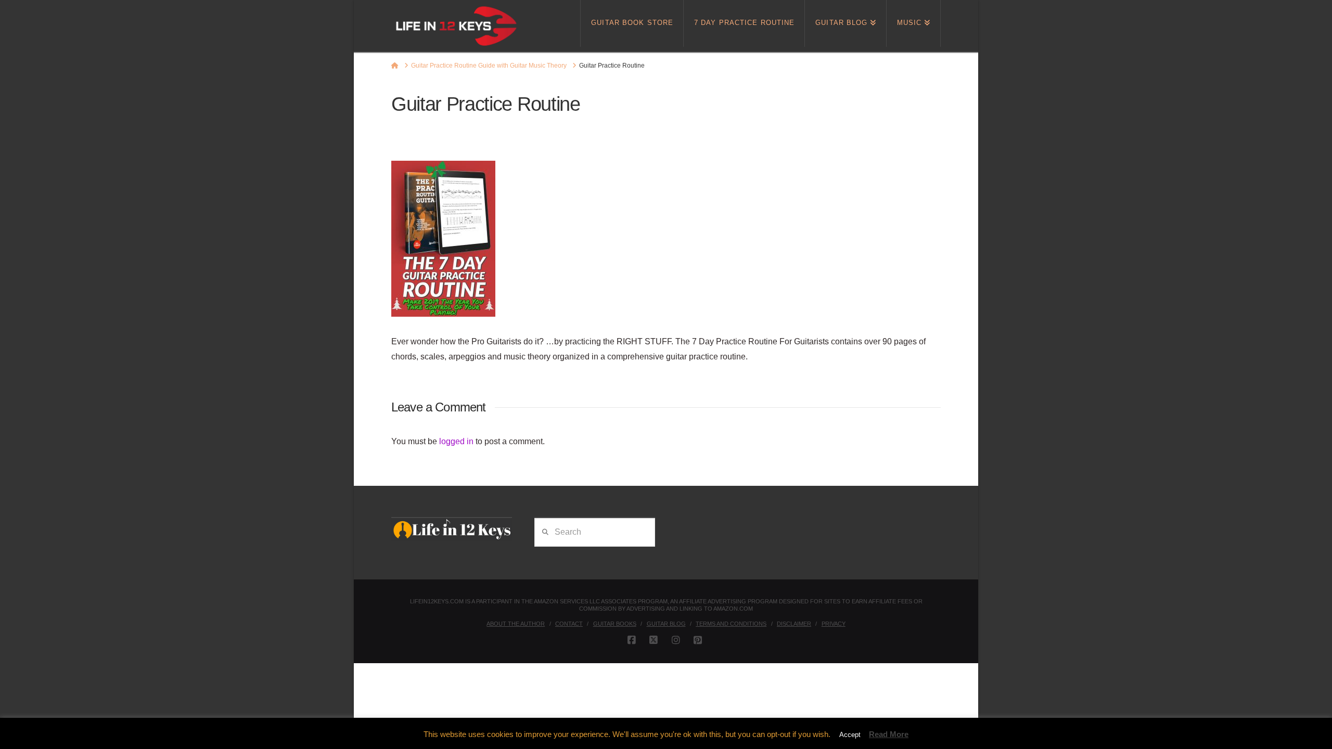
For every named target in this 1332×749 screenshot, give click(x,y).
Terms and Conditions (731, 624)
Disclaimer (794, 624)
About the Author (515, 624)
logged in (456, 441)
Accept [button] (850, 735)
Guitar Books (614, 624)
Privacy (834, 624)
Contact (569, 624)
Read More (888, 734)
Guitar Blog (666, 624)
